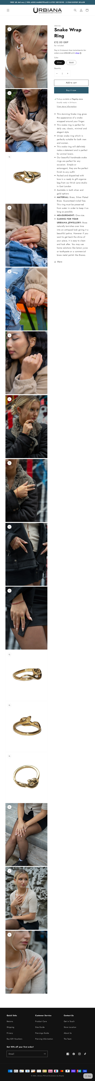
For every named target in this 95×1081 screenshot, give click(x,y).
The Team (68, 1039)
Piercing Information (44, 1039)
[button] (8, 10)
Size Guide (40, 1027)
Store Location (70, 1027)
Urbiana (40, 1076)
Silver (59, 62)
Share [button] (59, 261)
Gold (71, 62)
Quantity (57, 68)
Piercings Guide (42, 1033)
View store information (66, 106)
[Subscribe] (45, 1054)
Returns (10, 1021)
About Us (68, 1033)
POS (44, 1076)
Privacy (10, 1033)
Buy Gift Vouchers (14, 1039)
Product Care (41, 1021)
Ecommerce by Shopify (56, 1076)
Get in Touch (69, 1021)
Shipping (10, 1027)
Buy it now (71, 90)
